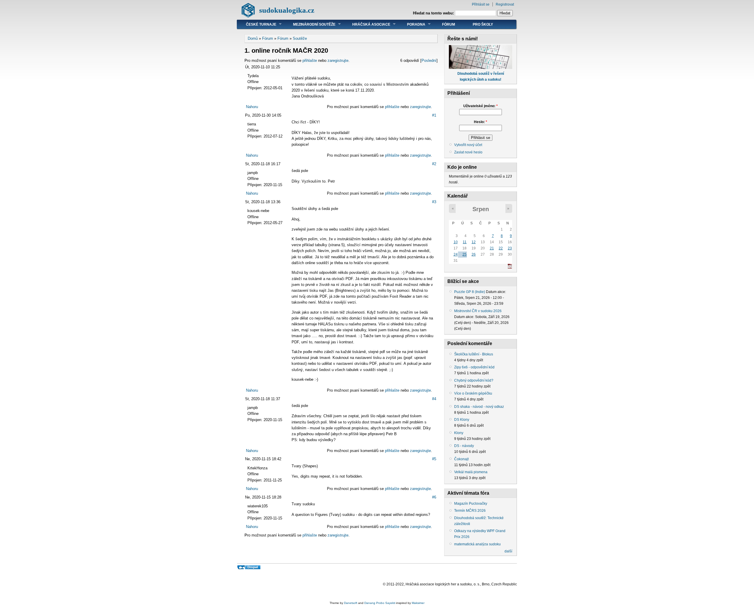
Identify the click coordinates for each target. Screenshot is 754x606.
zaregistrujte (338, 60)
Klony (458, 433)
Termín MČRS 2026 (470, 511)
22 (501, 248)
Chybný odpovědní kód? (473, 380)
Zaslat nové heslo (468, 152)
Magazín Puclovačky (470, 503)
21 (492, 248)
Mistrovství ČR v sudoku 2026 (478, 311)
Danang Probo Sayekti (379, 603)
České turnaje (256, 24)
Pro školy (483, 24)
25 (464, 254)
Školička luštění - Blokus (473, 354)
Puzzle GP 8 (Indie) (469, 292)
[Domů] (248, 16)
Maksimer (418, 603)
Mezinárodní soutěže (309, 24)
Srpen (480, 209)
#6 (434, 497)
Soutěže (300, 38)
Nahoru (252, 107)
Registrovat (505, 4)
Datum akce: (496, 292)
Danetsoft (350, 603)
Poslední (428, 60)
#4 (434, 399)
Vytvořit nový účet (468, 145)
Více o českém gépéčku (473, 393)
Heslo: (480, 122)
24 (456, 254)
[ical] (509, 267)
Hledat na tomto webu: (434, 13)
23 (510, 248)
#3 (434, 202)
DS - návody (464, 446)
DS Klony (461, 420)
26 (474, 254)
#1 (434, 115)
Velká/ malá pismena (470, 472)
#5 (434, 459)
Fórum (448, 24)
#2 (434, 164)
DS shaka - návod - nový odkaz (479, 407)
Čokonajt (461, 459)
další (508, 551)
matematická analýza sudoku (477, 544)
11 (465, 242)
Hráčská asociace (366, 24)
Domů (253, 38)
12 (474, 242)
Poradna (411, 24)
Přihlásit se (481, 4)
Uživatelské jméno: (480, 106)
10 (456, 242)
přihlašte (309, 60)
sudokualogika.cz (286, 10)
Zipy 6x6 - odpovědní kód (474, 367)
